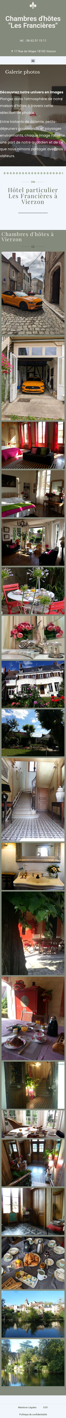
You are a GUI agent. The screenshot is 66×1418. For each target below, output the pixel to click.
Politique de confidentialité (33, 1414)
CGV (45, 1407)
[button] (33, 60)
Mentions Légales (27, 1407)
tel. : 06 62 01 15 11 (33, 40)
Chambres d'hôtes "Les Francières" (33, 22)
